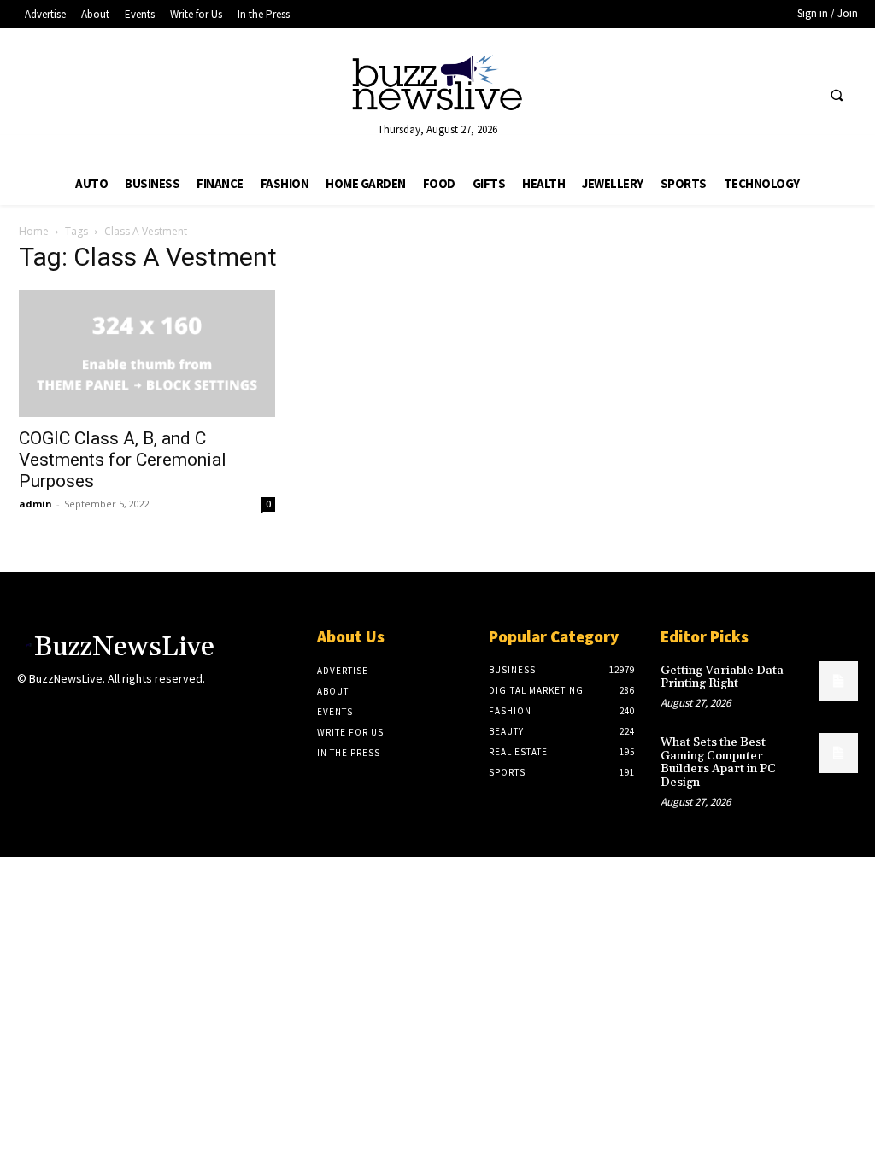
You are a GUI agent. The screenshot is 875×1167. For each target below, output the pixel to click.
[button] (836, 95)
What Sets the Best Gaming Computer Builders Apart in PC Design (718, 762)
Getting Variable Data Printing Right (722, 677)
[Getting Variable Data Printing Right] (838, 681)
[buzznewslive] (438, 87)
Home (34, 231)
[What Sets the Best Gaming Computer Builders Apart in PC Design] (838, 752)
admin (35, 503)
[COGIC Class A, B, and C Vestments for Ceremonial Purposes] (147, 353)
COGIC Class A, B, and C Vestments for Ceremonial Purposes (122, 459)
